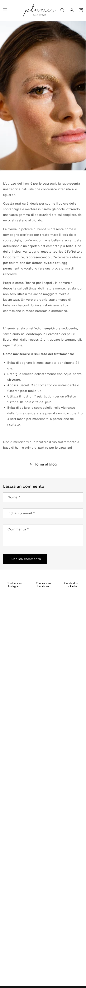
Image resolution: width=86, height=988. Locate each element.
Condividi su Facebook (43, 585)
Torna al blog (45, 464)
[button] (5, 10)
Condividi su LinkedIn (71, 585)
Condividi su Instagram (14, 585)
